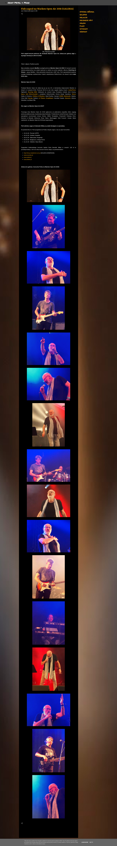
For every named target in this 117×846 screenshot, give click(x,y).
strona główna (87, 11)
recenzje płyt (86, 20)
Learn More (84, 842)
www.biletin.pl (28, 159)
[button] (22, 14)
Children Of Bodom (38, 96)
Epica (23, 94)
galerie (83, 14)
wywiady (84, 28)
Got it (91, 842)
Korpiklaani (49, 98)
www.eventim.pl (28, 155)
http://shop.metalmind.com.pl (32, 153)
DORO (61, 96)
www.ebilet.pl (27, 157)
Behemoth (67, 96)
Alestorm (68, 98)
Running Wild (32, 92)
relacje (83, 17)
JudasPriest (72, 90)
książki (83, 23)
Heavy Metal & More (19, 2)
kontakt (83, 31)
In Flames (42, 98)
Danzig (30, 98)
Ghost (74, 94)
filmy (82, 25)
